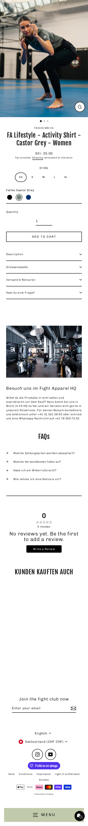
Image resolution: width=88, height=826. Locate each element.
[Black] (9, 197)
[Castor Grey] (19, 197)
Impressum (43, 774)
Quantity (12, 211)
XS (21, 177)
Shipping (37, 157)
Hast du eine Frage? (20, 292)
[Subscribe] (73, 708)
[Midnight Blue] (28, 197)
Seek (11, 774)
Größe (43, 167)
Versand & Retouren (20, 279)
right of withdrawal (67, 774)
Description (14, 254)
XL (65, 177)
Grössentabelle (17, 267)
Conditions (25, 774)
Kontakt (44, 779)
